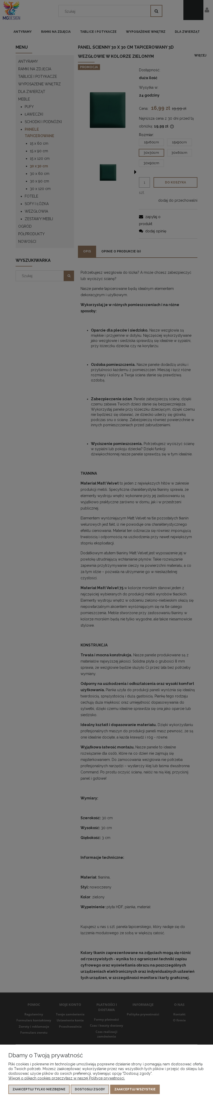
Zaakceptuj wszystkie (135, 1089)
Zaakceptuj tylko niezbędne (38, 1089)
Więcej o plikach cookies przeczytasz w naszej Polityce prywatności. (66, 1078)
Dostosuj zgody (90, 1089)
